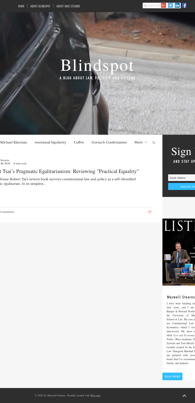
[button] (154, 143)
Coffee (79, 142)
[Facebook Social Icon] (184, 5)
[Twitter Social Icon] (170, 5)
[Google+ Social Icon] (163, 5)
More (138, 142)
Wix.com (95, 395)
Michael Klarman (13, 142)
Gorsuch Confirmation (109, 142)
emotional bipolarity (50, 142)
